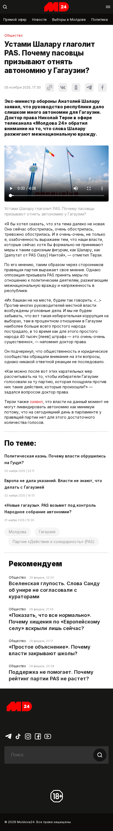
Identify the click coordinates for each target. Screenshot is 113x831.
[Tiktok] (18, 736)
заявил (36, 401)
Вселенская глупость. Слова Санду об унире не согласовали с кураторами (54, 590)
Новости (39, 20)
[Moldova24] (56, 6)
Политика (99, 20)
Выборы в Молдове (69, 20)
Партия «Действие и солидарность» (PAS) (54, 541)
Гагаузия (47, 531)
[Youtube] (48, 736)
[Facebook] (38, 736)
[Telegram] (8, 736)
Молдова (17, 531)
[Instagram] (28, 736)
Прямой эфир (15, 20)
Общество (13, 35)
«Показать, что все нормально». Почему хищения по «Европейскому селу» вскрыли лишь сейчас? (54, 621)
